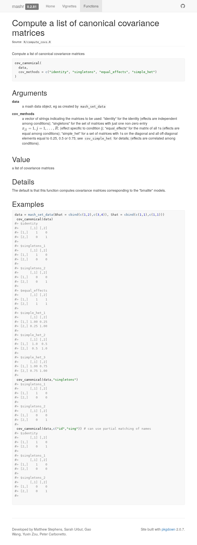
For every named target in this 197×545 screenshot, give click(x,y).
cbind (73, 214)
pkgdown (168, 529)
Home (50, 6)
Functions (91, 6)
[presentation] (40, 128)
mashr (18, 6)
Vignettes (69, 6)
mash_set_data (40, 214)
